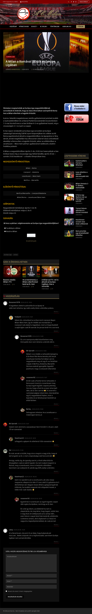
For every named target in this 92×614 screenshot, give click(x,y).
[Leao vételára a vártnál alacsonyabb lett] (69, 174)
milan (16, 254)
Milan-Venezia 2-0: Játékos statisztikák (82, 186)
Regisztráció (84, 1)
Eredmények (31, 241)
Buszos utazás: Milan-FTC (9, 281)
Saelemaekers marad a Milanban (81, 163)
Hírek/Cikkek (24, 26)
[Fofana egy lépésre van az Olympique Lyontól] (69, 197)
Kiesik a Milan (11, 231)
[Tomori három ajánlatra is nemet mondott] (69, 210)
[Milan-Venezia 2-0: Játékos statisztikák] (69, 185)
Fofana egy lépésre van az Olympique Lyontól (81, 198)
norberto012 (15, 69)
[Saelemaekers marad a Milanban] (69, 163)
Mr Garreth (30, 351)
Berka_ (28, 409)
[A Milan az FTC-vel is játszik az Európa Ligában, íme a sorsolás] (50, 271)
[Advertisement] (31, 91)
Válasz (56, 311)
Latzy (11, 530)
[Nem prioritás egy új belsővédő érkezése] (69, 233)
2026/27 (34, 26)
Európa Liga (10, 57)
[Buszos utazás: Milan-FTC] (12, 271)
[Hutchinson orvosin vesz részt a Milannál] (69, 222)
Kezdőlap (13, 26)
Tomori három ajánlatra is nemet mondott (82, 210)
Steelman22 (19, 438)
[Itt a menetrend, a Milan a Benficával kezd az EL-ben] (31, 271)
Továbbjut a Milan (13, 228)
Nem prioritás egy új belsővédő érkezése (82, 233)
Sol (10, 450)
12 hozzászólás (38, 69)
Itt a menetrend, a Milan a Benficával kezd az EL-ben (30, 282)
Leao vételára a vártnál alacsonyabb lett (82, 174)
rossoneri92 (30, 377)
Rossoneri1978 (14, 302)
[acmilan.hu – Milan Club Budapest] (39, 14)
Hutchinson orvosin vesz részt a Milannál (82, 222)
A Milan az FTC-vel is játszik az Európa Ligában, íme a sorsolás (50, 283)
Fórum (80, 26)
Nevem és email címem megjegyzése (20, 591)
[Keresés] (69, 2)
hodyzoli (18, 317)
